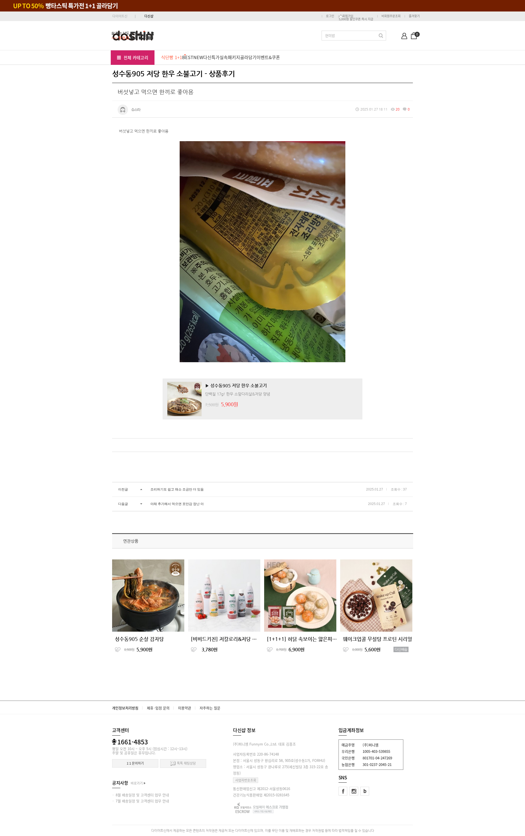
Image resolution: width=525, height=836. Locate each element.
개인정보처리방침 (125, 707)
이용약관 (184, 707)
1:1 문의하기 (135, 763)
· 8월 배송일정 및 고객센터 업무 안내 (140, 794)
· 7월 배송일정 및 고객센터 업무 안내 (140, 800)
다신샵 (148, 16)
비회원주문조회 (391, 16)
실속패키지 (230, 57)
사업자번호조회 (245, 780)
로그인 (330, 16)
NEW (198, 57)
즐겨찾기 (414, 16)
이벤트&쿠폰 (268, 57)
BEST (187, 57)
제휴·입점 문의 (158, 707)
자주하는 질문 (210, 707)
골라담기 (248, 57)
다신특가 (211, 57)
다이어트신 (119, 16)
